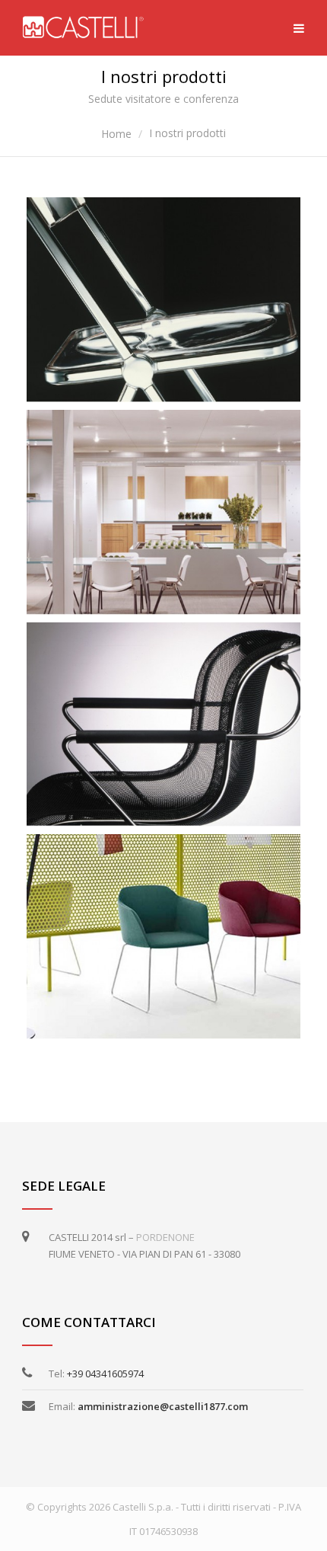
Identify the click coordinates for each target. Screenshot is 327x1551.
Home (116, 133)
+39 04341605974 (105, 1373)
